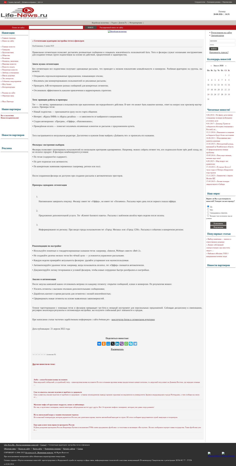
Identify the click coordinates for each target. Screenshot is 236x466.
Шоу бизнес (7, 84)
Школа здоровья (8, 75)
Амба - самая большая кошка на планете (50, 379)
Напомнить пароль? (218, 52)
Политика (6, 58)
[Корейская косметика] (117, 31)
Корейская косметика (100, 22)
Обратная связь (227, 2)
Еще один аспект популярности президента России (54, 425)
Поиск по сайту (24, 448)
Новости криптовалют (10, 118)
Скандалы (6, 49)
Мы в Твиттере (8, 101)
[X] (113, 344)
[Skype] (131, 344)
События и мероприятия (11, 81)
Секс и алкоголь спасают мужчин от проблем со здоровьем (58, 392)
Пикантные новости (9, 69)
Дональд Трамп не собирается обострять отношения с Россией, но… (220, 126)
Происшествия (7, 52)
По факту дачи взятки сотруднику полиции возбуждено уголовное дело (219, 118)
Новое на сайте (8, 41)
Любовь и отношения (10, 72)
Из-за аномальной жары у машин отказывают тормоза (56, 414)
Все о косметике (7, 115)
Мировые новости (9, 64)
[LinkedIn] (117, 344)
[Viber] (122, 344)
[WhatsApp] (126, 344)
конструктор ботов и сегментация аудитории (133, 319)
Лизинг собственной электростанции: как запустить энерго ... (218, 247)
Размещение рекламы (213, 2)
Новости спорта (8, 67)
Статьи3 (43, 445)
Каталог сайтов (69, 448)
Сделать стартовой (14, 2)
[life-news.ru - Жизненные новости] (24, 18)
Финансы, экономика (10, 61)
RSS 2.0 (40, 2)
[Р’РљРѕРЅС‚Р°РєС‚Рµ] (99, 344)
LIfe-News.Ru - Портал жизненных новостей (21, 445)
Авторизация (217, 35)
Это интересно (8, 78)
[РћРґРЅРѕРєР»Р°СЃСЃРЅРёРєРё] (104, 344)
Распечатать (117, 349)
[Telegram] (135, 344)
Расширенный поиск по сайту (111, 27)
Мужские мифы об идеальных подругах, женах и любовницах (59, 404)
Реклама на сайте (8, 93)
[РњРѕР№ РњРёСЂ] (108, 344)
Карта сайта (37, 448)
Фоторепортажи (135, 22)
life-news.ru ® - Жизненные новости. (39, 452)
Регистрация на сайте (221, 32)
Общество (6, 55)
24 (208, 94)
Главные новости (8, 46)
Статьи (80, 448)
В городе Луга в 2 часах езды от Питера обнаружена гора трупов (219, 170)
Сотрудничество (200, 2)
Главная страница (9, 38)
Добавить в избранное (29, 2)
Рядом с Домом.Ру (119, 22)
